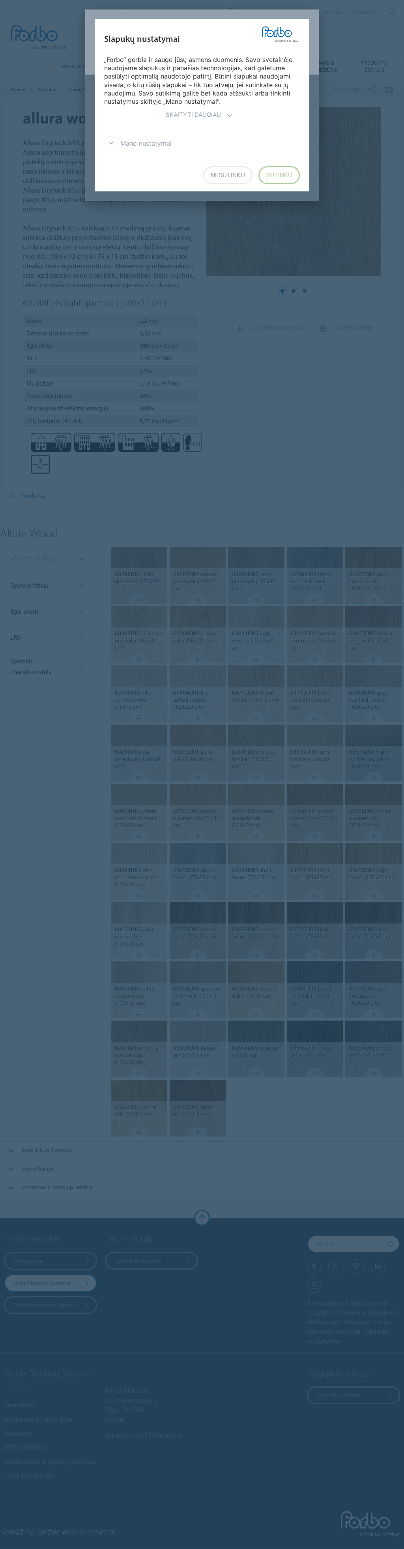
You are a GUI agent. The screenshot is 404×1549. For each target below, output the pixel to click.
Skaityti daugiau (193, 114)
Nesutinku (228, 175)
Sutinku (279, 175)
